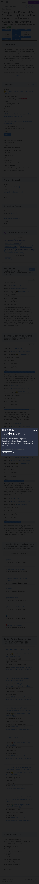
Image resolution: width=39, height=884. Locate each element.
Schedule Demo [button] (17, 453)
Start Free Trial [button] (7, 453)
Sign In (34, 430)
